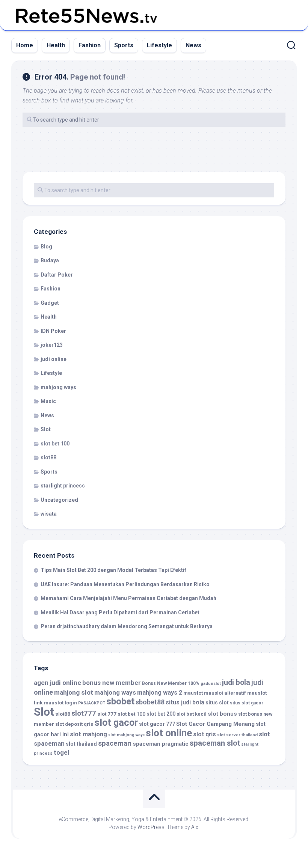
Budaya (50, 260)
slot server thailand (237, 734)
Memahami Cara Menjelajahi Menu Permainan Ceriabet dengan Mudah (128, 598)
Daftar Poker (57, 275)
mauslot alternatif (225, 693)
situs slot (217, 703)
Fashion (90, 45)
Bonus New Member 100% (170, 683)
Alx (194, 827)
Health (56, 45)
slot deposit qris (74, 724)
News (193, 45)
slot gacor (116, 722)
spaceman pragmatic (161, 743)
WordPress (151, 827)
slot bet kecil (192, 714)
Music (48, 401)
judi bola (236, 682)
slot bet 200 (160, 714)
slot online (169, 733)
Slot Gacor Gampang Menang (215, 724)
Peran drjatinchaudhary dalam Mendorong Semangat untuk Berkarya (127, 626)
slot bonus (222, 713)
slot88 (48, 457)
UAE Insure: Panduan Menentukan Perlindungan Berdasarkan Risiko (125, 584)
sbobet (120, 701)
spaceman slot (215, 743)
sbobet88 (150, 702)
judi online (53, 359)
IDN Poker (53, 331)
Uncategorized (59, 500)
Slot (46, 429)
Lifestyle (159, 45)
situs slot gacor (246, 703)
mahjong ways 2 (159, 692)
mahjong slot (73, 692)
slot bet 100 (55, 444)
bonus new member (111, 682)
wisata (49, 514)
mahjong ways (58, 387)
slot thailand (81, 744)
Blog (46, 247)
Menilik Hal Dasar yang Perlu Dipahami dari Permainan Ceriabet (120, 612)
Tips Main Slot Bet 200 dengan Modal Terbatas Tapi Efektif (113, 570)
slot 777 (106, 714)
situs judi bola (185, 702)
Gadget (50, 303)
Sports (123, 45)
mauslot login (60, 703)
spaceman (114, 743)
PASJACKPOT (91, 703)
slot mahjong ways (126, 735)
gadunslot (211, 683)
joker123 (52, 345)
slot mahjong (88, 734)
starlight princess (63, 486)
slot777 (83, 713)
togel (61, 752)
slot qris (204, 734)
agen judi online (57, 682)
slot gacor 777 (157, 724)
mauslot (193, 693)
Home (24, 45)
